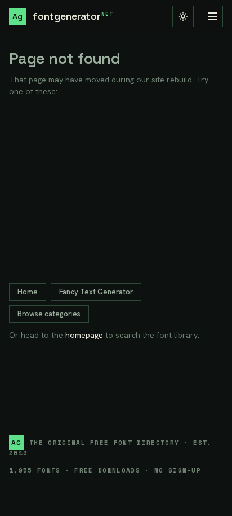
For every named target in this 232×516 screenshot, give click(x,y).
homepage (84, 335)
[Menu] (212, 16)
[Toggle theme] (183, 16)
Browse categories (49, 314)
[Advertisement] (116, 190)
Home (27, 292)
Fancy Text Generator (96, 292)
